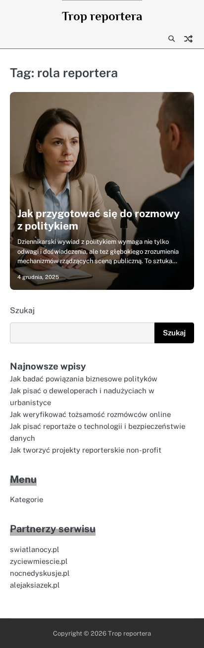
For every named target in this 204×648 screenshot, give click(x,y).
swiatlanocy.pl (34, 549)
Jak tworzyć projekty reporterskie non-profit (85, 450)
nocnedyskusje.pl (40, 573)
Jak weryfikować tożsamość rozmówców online (90, 414)
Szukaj (22, 310)
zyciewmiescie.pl (39, 561)
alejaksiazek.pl (35, 585)
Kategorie (26, 499)
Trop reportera (102, 16)
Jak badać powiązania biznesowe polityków (83, 378)
